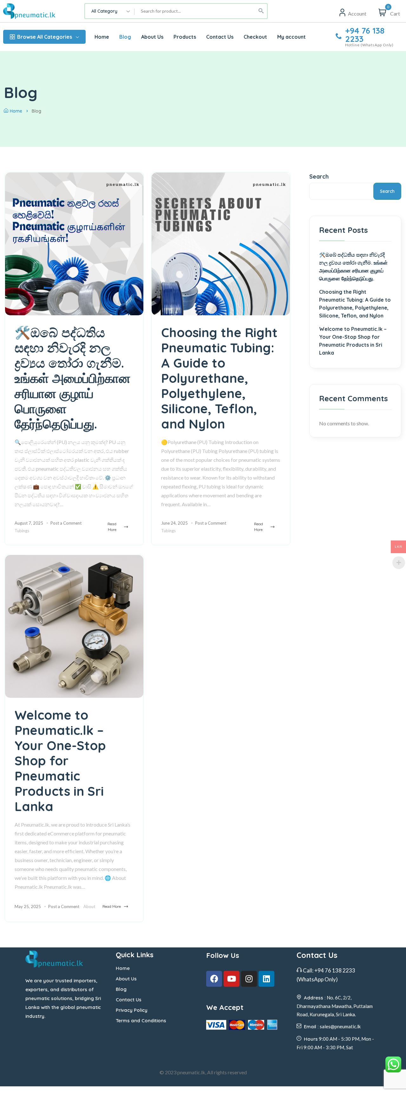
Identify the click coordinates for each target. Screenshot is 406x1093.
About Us (126, 979)
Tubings (22, 530)
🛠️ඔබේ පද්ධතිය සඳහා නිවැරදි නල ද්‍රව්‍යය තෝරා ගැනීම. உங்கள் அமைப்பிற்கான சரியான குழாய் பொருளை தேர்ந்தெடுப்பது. (72, 378)
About (89, 906)
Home (16, 111)
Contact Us (128, 1000)
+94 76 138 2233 (364, 35)
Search (319, 176)
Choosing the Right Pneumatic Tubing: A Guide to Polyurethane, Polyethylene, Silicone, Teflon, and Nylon (219, 378)
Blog (121, 989)
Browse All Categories (44, 37)
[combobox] (109, 11)
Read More (112, 526)
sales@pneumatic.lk (340, 1026)
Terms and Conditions (141, 1021)
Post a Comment (66, 523)
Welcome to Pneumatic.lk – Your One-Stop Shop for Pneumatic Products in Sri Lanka (60, 760)
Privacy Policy (131, 1010)
